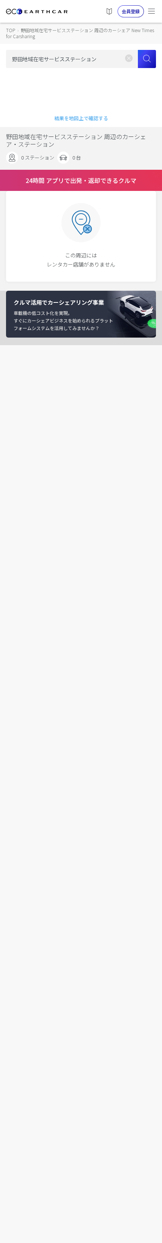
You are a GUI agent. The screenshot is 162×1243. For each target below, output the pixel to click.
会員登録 (131, 11)
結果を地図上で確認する (81, 118)
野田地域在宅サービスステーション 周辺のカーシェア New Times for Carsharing (80, 33)
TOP (10, 30)
